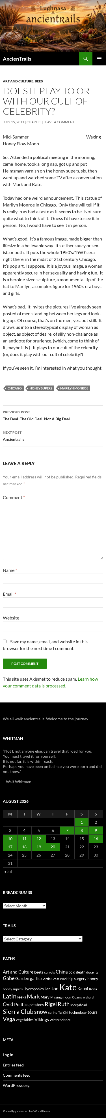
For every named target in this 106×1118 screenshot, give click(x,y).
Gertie (46, 979)
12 (38, 838)
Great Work (59, 979)
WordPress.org (16, 1085)
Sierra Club (18, 1011)
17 (10, 846)
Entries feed (13, 1064)
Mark (33, 996)
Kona (93, 989)
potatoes (36, 1004)
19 (38, 846)
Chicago (15, 388)
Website (11, 617)
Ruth (64, 1004)
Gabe (8, 978)
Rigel (51, 1004)
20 (53, 846)
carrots (49, 972)
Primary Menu (99, 58)
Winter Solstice (60, 1020)
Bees (39, 81)
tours (93, 1012)
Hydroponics (33, 989)
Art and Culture (18, 81)
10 (10, 838)
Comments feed (17, 1075)
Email (9, 594)
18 (24, 846)
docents (92, 972)
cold (72, 972)
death (80, 972)
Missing (56, 997)
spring (52, 1012)
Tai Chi (63, 1012)
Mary (45, 997)
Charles (34, 122)
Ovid (8, 1004)
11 (24, 838)
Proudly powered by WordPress (26, 1111)
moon (66, 997)
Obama (77, 997)
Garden (22, 978)
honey (92, 978)
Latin (9, 996)
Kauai (82, 988)
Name (10, 570)
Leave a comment (59, 122)
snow (40, 1011)
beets (38, 972)
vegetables (25, 1019)
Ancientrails (13, 436)
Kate (68, 987)
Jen (48, 988)
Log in (8, 1054)
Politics (21, 1004)
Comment (14, 497)
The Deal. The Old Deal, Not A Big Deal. (37, 415)
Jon (55, 988)
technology (78, 1012)
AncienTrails (17, 59)
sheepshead (78, 1005)
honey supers (41, 388)
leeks (21, 997)
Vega (9, 1018)
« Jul (8, 871)
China (62, 972)
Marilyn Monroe (74, 388)
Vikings (41, 1019)
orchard (88, 997)
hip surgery (77, 978)
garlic (35, 978)
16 (96, 838)
